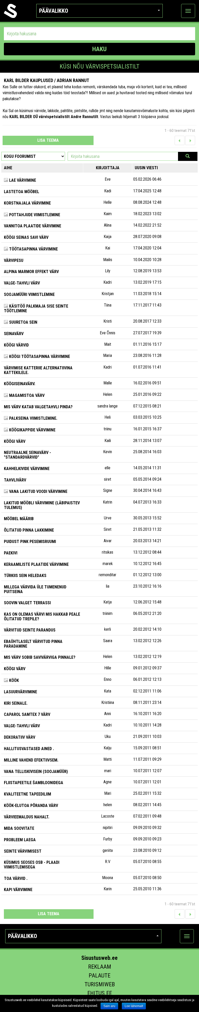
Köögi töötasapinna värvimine (39, 356)
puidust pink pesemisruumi (30, 541)
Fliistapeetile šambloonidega (33, 782)
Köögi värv (14, 668)
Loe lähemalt (134, 1006)
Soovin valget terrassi (27, 602)
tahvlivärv (15, 480)
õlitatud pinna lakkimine (29, 530)
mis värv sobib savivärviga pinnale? (39, 657)
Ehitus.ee (99, 993)
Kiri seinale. (15, 703)
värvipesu (13, 260)
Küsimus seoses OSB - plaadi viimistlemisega (31, 865)
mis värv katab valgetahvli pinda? (38, 406)
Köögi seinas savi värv (26, 237)
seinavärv (14, 333)
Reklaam (99, 966)
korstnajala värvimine (27, 203)
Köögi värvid (16, 345)
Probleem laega (20, 839)
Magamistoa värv (26, 395)
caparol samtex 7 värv (27, 714)
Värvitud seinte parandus (29, 630)
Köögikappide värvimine (31, 429)
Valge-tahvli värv (22, 283)
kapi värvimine (18, 889)
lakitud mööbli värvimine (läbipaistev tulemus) (42, 505)
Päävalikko (53, 11)
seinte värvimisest (22, 851)
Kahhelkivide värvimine (26, 468)
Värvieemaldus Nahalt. (26, 816)
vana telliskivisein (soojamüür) (36, 771)
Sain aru (109, 1006)
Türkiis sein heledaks (25, 575)
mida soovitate (19, 828)
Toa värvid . (15, 878)
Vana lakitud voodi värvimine (37, 491)
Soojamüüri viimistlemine (29, 294)
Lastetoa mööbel (21, 191)
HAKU (99, 49)
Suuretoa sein (22, 322)
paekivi (10, 553)
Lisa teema (48, 140)
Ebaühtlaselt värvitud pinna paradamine (33, 644)
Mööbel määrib (19, 518)
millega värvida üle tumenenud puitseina (35, 589)
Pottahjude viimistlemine (34, 214)
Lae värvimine (22, 180)
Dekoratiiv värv (19, 737)
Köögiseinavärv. (19, 383)
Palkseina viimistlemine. (32, 418)
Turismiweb (99, 984)
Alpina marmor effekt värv (31, 271)
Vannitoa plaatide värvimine (32, 225)
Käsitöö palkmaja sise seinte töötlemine (36, 308)
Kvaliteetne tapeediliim (27, 794)
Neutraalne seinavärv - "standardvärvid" (27, 455)
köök (13, 680)
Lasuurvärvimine (20, 691)
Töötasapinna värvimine (33, 249)
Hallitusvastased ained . (29, 748)
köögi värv (14, 441)
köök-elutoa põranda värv (31, 805)
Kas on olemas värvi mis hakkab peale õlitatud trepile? (42, 616)
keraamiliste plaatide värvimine (36, 564)
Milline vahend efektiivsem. (31, 760)
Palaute (99, 975)
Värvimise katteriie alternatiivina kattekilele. (38, 370)
